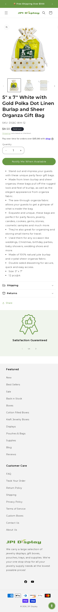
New (9, 377)
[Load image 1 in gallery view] (14, 85)
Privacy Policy (14, 501)
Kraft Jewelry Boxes (17, 419)
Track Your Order (16, 480)
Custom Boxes (14, 515)
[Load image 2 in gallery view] (28, 85)
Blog (9, 447)
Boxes (9, 405)
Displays (11, 426)
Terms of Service (16, 508)
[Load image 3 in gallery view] (43, 85)
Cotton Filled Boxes (17, 412)
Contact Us (12, 522)
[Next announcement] (52, 4)
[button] (6, 12)
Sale (8, 391)
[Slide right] (54, 86)
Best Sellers (13, 384)
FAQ (8, 473)
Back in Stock (14, 398)
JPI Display (33, 606)
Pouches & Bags (15, 433)
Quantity (6, 144)
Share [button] (9, 303)
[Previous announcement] (5, 4)
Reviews (11, 454)
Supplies (11, 440)
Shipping (6, 133)
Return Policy (14, 488)
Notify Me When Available (29, 161)
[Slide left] (3, 86)
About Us (11, 529)
